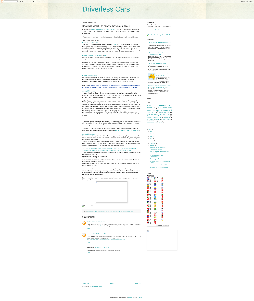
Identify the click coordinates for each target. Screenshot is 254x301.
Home (112, 283)
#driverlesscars (90, 211)
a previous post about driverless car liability (103, 29)
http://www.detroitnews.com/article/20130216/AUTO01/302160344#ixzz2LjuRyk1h (112, 72)
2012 (156, 121)
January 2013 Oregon (88, 91)
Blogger (141, 297)
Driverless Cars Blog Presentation (159, 167)
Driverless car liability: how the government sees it (157, 64)
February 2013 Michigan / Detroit (91, 55)
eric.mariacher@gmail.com (154, 30)
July (151, 131)
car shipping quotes (104, 239)
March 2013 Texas (87, 42)
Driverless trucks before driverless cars (162, 74)
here (97, 42)
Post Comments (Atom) (96, 286)
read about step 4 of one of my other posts (127, 130)
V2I (147, 121)
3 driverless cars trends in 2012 (158, 165)
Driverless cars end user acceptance (158, 116)
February (152, 143)
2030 (164, 121)
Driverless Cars (106, 9)
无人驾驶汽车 (164, 114)
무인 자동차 (150, 119)
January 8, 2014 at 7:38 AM (102, 247)
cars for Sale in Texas (97, 226)
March (152, 141)
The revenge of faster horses (157, 159)
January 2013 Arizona (88, 134)
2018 (160, 121)
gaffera (130, 297)
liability (132, 211)
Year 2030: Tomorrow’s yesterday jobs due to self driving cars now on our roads (159, 86)
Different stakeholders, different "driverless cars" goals (157, 53)
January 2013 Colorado (89, 149)
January (152, 145)
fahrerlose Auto (126, 211)
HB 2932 (114, 44)
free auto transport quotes (118, 239)
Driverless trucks (165, 119)
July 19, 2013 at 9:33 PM (99, 234)
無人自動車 (167, 117)
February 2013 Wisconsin (89, 75)
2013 (96, 211)
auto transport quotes (93, 239)
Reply (88, 228)
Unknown (89, 234)
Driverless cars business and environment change (110, 211)
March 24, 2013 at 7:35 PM (97, 222)
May (151, 136)
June (151, 134)
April (151, 138)
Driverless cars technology (154, 117)
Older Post (137, 283)
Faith (88, 222)
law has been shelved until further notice (108, 149)
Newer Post (86, 283)
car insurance (159, 122)
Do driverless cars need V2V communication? (157, 155)
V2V (151, 121)
